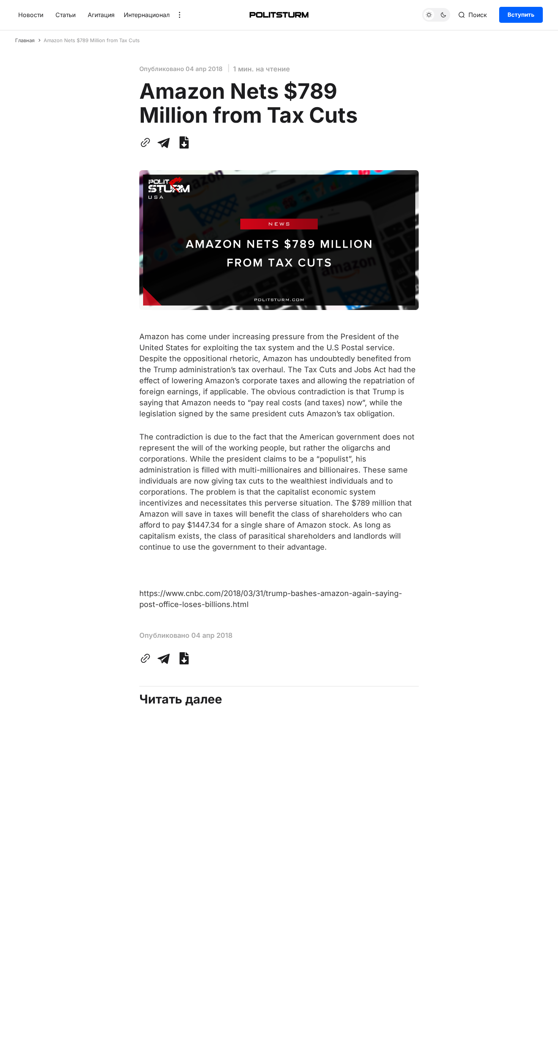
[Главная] (279, 14)
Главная (25, 40)
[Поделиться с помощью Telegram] (163, 142)
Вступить (521, 14)
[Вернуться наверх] (538, 1052)
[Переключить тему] (436, 15)
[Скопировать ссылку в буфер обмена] (146, 142)
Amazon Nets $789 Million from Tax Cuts (92, 40)
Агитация (101, 15)
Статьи (65, 15)
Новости (30, 15)
